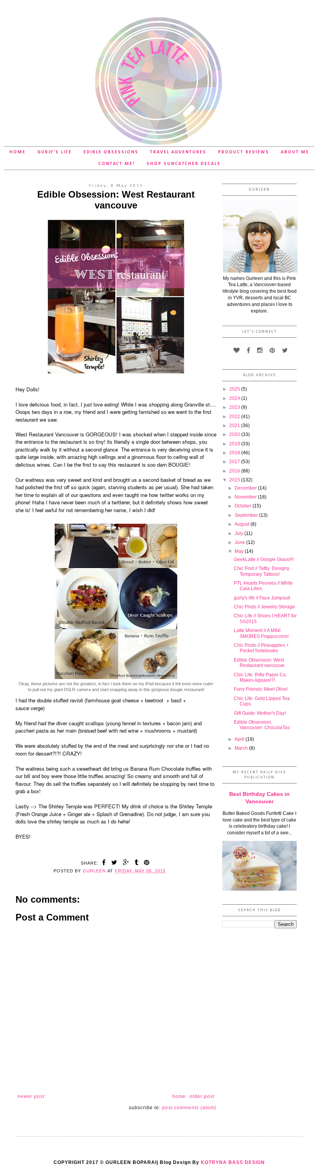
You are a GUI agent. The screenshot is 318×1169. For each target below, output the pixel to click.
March (242, 748)
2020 (235, 434)
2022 (235, 416)
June (240, 542)
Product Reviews (243, 152)
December (246, 488)
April (240, 739)
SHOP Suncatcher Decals (184, 164)
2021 (235, 425)
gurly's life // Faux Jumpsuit (262, 598)
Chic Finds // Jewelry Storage (264, 607)
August (243, 524)
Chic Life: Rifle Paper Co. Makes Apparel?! (260, 677)
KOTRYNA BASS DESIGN (233, 1162)
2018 (235, 452)
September (247, 515)
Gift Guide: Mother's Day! (260, 713)
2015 (235, 480)
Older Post (202, 1096)
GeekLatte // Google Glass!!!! (264, 559)
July (239, 533)
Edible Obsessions (110, 152)
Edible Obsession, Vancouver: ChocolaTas (262, 724)
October (243, 506)
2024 (235, 398)
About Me (295, 152)
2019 (235, 443)
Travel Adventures (178, 152)
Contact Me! (116, 164)
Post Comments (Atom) (189, 1107)
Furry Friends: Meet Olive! (261, 689)
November (246, 497)
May (240, 551)
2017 (235, 461)
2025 (235, 389)
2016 (235, 471)
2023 (235, 407)
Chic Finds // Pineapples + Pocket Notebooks (261, 648)
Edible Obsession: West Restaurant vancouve (259, 662)
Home (17, 152)
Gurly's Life (54, 152)
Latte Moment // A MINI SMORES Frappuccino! (261, 633)
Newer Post (31, 1096)
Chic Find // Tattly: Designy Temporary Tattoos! (261, 571)
